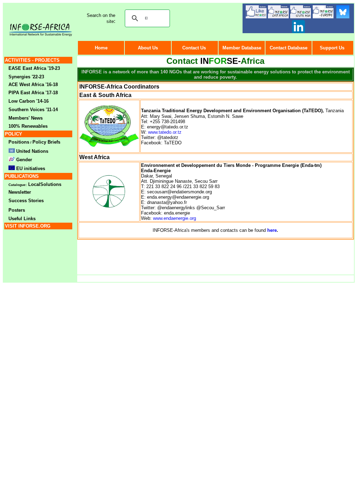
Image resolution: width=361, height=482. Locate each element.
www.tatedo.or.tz (165, 132)
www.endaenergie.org (174, 218)
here (272, 230)
